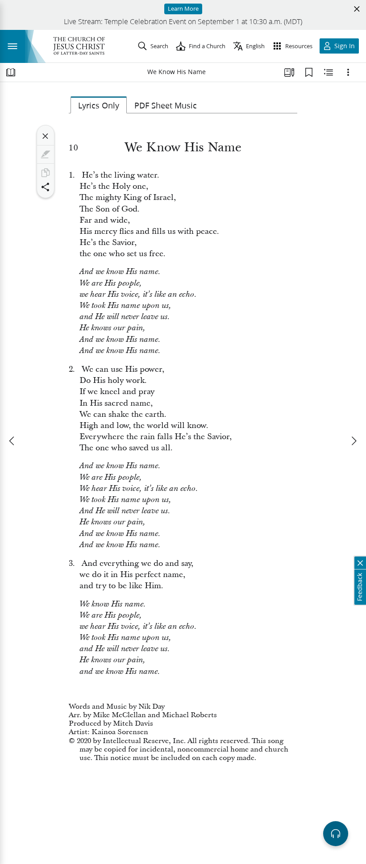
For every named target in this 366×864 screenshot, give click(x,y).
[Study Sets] (289, 72)
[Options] (348, 72)
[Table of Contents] (11, 72)
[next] (353, 441)
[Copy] (45, 173)
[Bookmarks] (309, 72)
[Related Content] (328, 72)
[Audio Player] (335, 833)
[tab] (99, 104)
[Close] (45, 136)
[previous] (12, 441)
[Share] (45, 187)
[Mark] (45, 154)
